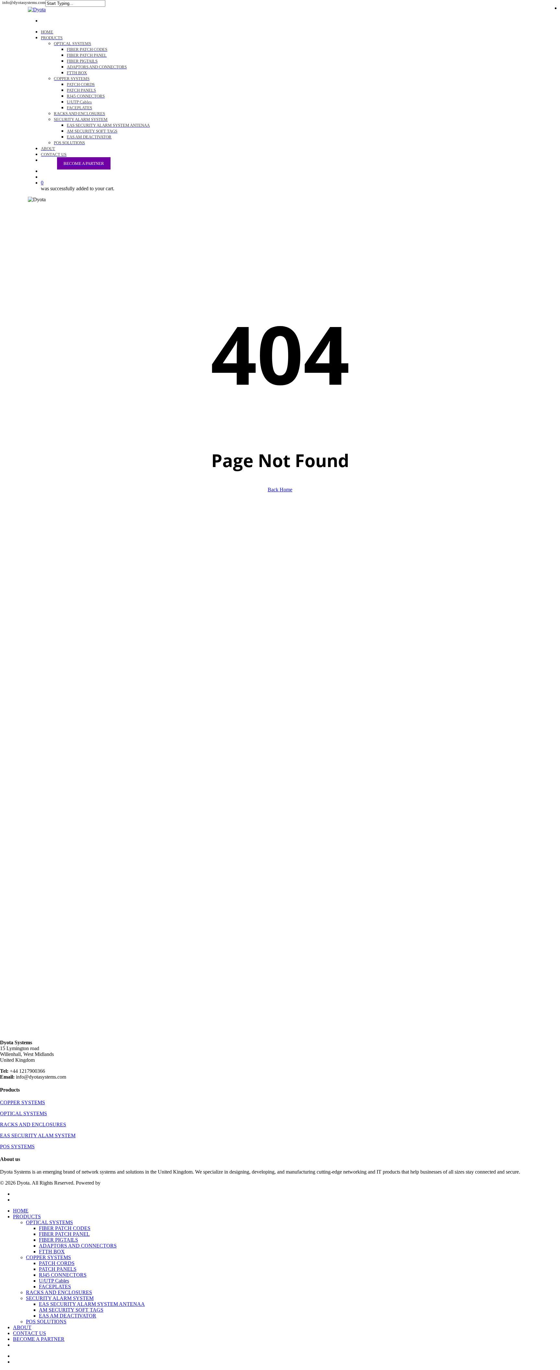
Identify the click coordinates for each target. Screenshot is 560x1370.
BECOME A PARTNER (38, 1339)
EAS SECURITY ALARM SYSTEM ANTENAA (92, 1304)
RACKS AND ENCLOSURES (59, 1292)
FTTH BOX (52, 1251)
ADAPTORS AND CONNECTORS (78, 1245)
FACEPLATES (55, 1286)
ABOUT (22, 1327)
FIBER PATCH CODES (64, 1228)
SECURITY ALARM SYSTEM (60, 1298)
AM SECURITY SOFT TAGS (71, 1310)
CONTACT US (29, 1333)
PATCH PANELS (57, 1269)
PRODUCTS (27, 1216)
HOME (21, 1210)
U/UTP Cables (54, 1280)
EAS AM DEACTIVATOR (67, 1315)
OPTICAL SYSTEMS (49, 1222)
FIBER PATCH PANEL (64, 1234)
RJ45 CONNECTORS (63, 1275)
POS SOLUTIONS (46, 1321)
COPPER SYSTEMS (48, 1257)
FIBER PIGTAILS (58, 1240)
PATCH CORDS (57, 1263)
